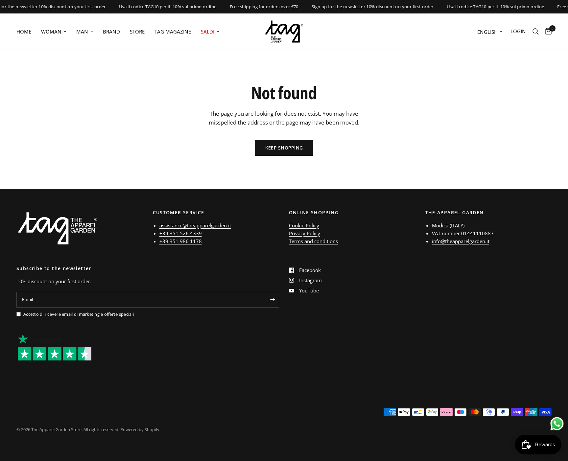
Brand (111, 31)
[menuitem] (26, 31)
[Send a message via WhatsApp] (557, 423)
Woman (51, 31)
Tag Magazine (172, 31)
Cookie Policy (304, 225)
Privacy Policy (304, 233)
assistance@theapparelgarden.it (195, 225)
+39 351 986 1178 (180, 241)
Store (137, 31)
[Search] (535, 31)
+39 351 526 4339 (180, 233)
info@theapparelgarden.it (460, 241)
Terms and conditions (313, 241)
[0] (547, 31)
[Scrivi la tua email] (272, 300)
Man (82, 31)
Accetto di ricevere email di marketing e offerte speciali (78, 314)
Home (23, 31)
